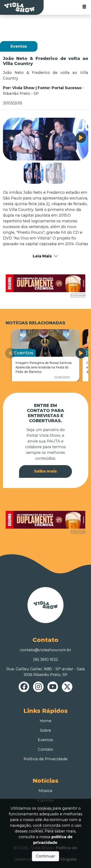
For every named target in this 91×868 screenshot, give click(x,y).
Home (45, 721)
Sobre (45, 730)
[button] (81, 137)
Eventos (45, 740)
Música (45, 790)
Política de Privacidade (46, 759)
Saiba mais (45, 471)
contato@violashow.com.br (45, 650)
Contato (45, 749)
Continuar (45, 856)
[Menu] (84, 7)
